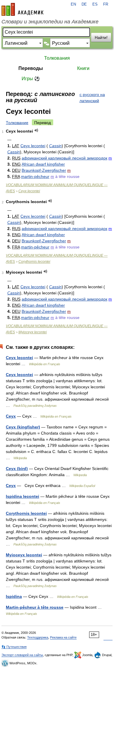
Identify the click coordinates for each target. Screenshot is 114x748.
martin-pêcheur (35, 176)
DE (84, 4)
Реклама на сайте (63, 637)
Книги (83, 68)
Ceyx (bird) (17, 468)
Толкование (17, 122)
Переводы (30, 68)
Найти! (101, 37)
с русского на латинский (92, 97)
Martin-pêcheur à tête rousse (34, 607)
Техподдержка (37, 637)
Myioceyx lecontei (32, 332)
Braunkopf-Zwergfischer (44, 170)
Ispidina (14, 596)
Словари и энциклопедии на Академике (50, 22)
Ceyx (11, 416)
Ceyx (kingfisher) (23, 427)
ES (95, 4)
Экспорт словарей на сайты (22, 655)
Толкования (57, 58)
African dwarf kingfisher (43, 164)
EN (73, 4)
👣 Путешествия (14, 647)
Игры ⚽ (31, 78)
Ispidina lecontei (22, 496)
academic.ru (22, 9)
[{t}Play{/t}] (36, 130)
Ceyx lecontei (32, 145)
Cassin (55, 145)
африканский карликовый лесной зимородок (64, 158)
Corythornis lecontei (34, 262)
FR (105, 4)
